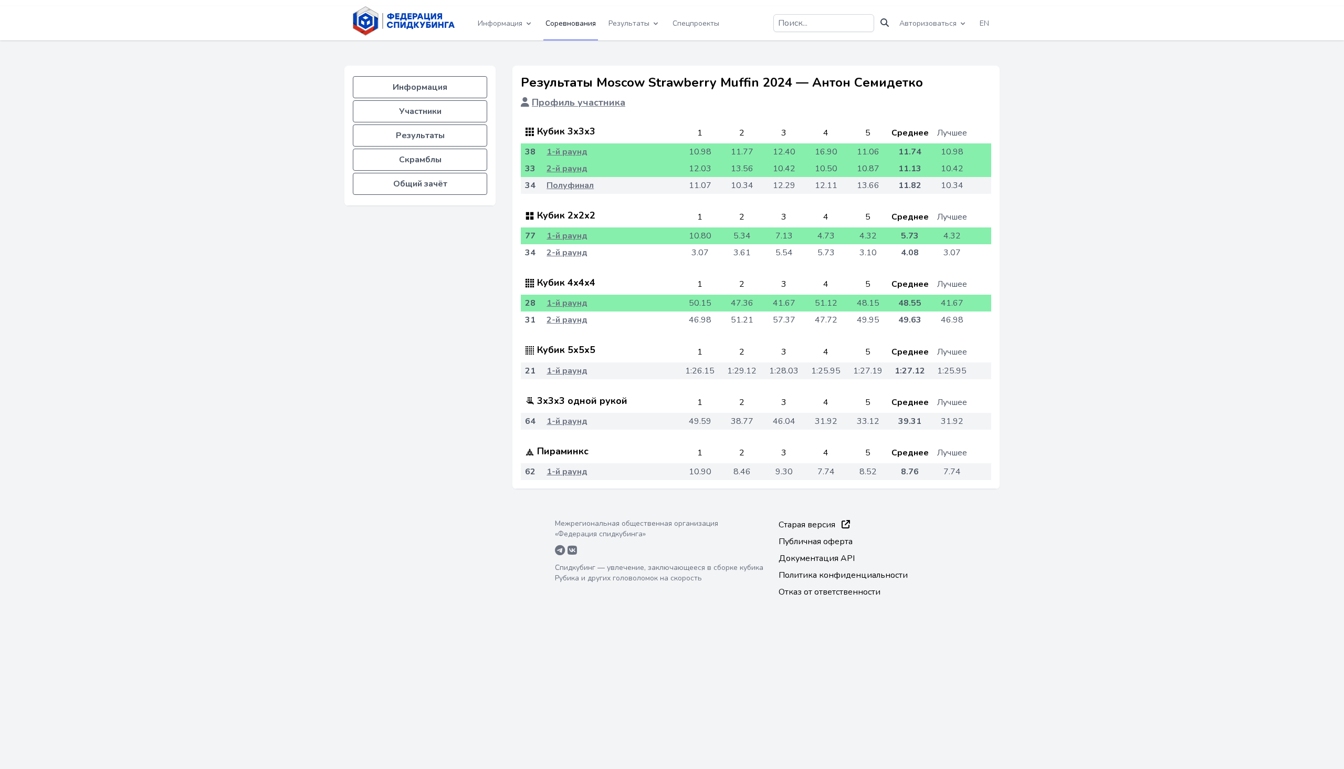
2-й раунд (567, 168)
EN (984, 23)
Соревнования (570, 23)
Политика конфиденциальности (843, 575)
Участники (420, 111)
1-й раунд (567, 152)
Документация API (817, 558)
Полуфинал (570, 185)
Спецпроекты (696, 23)
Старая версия (808, 525)
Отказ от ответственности (829, 592)
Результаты (420, 135)
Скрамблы (420, 159)
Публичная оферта (816, 541)
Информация (420, 87)
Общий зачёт (420, 184)
